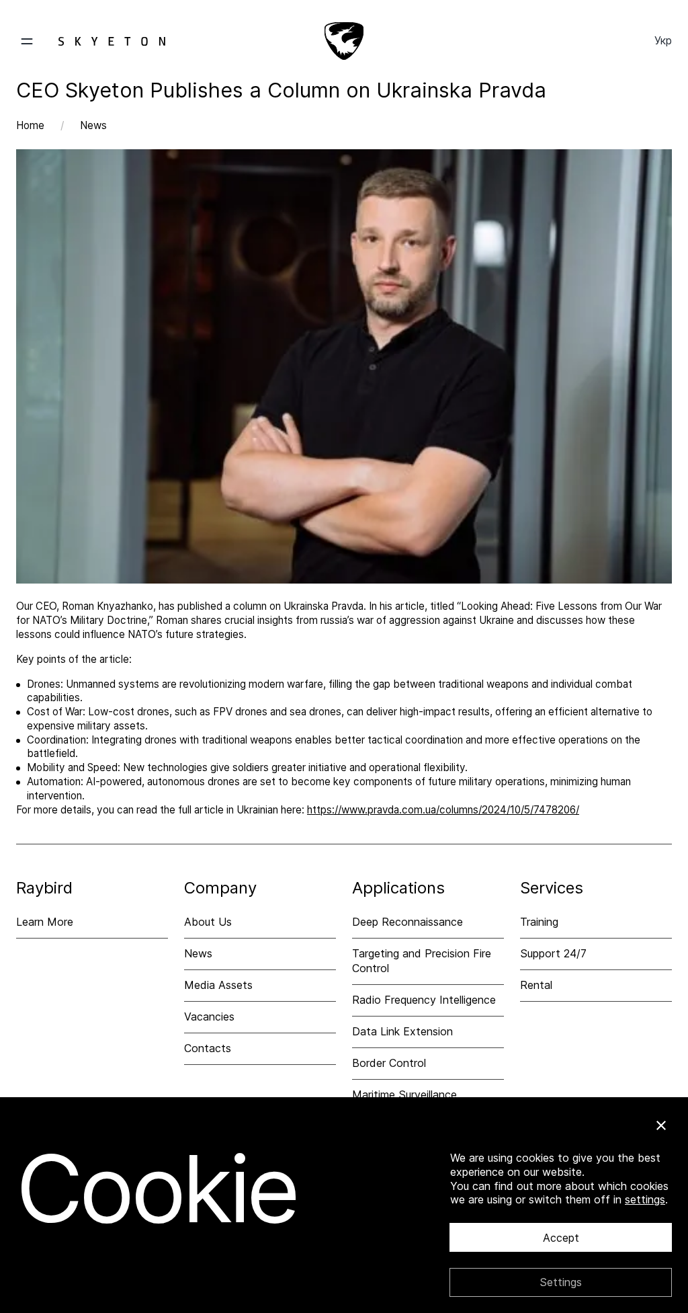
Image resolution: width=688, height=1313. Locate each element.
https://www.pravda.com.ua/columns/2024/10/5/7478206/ (443, 809)
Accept (561, 1237)
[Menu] (90, 41)
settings (645, 1199)
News (93, 125)
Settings (561, 1282)
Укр (663, 40)
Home (30, 125)
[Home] (344, 41)
